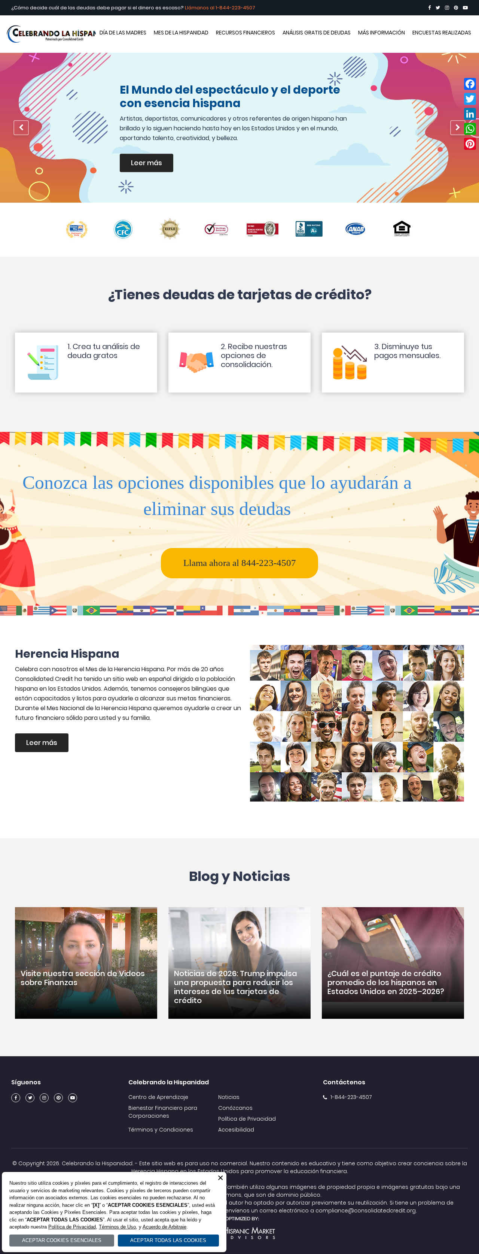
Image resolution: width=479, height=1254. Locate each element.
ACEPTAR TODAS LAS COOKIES (168, 1240)
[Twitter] (438, 7)
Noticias (229, 1097)
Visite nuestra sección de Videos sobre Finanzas (83, 978)
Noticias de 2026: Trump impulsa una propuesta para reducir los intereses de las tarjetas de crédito (235, 987)
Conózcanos (235, 1108)
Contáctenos (344, 1082)
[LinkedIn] (470, 113)
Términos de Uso (117, 1227)
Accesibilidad (236, 1129)
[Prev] (21, 127)
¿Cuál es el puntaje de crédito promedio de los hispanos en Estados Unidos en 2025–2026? (385, 982)
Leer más (160, 165)
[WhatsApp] (470, 128)
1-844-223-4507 (235, 7)
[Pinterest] (456, 7)
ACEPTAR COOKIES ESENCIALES (61, 1240)
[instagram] (447, 7)
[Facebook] (429, 7)
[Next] (458, 127)
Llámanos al (200, 7)
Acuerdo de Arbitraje (164, 1227)
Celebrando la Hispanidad (62, 34)
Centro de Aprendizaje (158, 1097)
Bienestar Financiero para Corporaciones (162, 1112)
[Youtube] (465, 7)
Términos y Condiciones (160, 1129)
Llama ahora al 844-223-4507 (239, 563)
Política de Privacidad (247, 1119)
